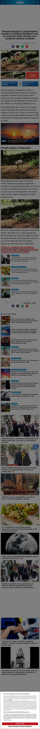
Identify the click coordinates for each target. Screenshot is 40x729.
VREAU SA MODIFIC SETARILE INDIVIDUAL (20, 726)
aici (19, 706)
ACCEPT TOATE (20, 723)
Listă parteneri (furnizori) (8, 720)
